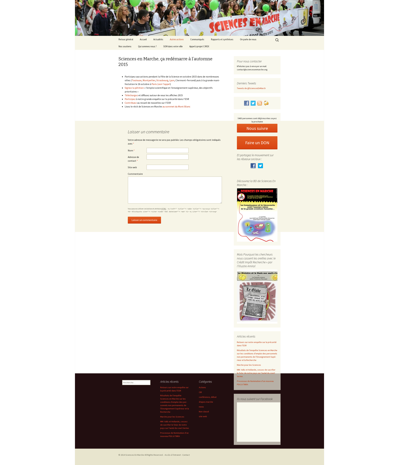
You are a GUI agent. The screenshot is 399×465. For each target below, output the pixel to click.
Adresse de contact (133, 158)
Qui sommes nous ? (147, 46)
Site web (132, 167)
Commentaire (135, 173)
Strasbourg (162, 80)
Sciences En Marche (134, 454)
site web (203, 416)
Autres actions (177, 39)
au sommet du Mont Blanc (176, 106)
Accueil (143, 39)
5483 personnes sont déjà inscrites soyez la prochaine (257, 120)
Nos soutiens (124, 46)
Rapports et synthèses (222, 39)
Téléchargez (131, 95)
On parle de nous (248, 39)
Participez (130, 99)
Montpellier (149, 80)
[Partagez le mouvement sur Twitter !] (260, 165)
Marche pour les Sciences (249, 365)
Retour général (125, 39)
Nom (131, 150)
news (201, 406)
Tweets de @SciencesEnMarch (251, 88)
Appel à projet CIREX (199, 46)
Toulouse (137, 80)
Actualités (158, 39)
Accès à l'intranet (173, 454)
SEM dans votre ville (173, 46)
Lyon (171, 80)
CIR (200, 392)
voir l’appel (164, 84)
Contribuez (131, 102)
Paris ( (154, 84)
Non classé (204, 411)
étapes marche (206, 401)
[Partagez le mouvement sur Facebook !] (253, 165)
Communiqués (197, 39)
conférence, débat (207, 397)
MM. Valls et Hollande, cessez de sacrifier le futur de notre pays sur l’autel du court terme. (256, 373)
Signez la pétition (134, 87)
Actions (202, 387)
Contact (186, 454)
